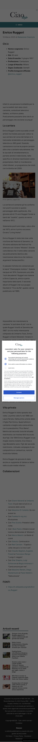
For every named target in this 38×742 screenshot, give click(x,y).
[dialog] (19, 371)
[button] (19, 368)
